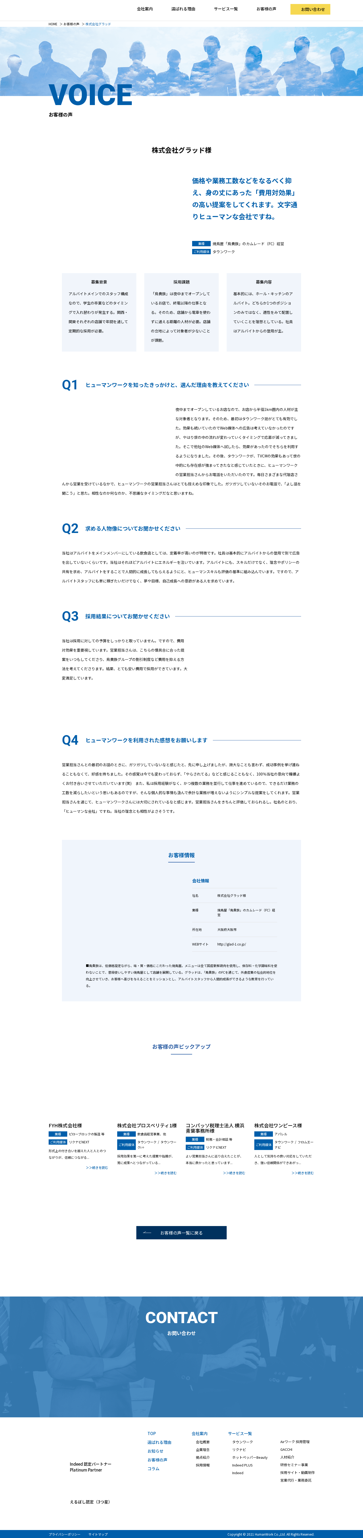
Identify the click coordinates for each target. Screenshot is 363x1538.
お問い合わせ (313, 9)
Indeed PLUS (242, 1465)
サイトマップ (98, 1534)
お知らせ (155, 1451)
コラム (153, 1468)
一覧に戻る (181, 1232)
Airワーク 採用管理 (295, 1441)
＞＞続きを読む (97, 1167)
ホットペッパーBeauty (250, 1457)
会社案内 (200, 1433)
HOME (53, 24)
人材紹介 (287, 1457)
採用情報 (203, 1465)
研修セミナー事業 (294, 1464)
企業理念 (203, 1449)
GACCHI (286, 1449)
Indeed (237, 1472)
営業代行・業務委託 (295, 1480)
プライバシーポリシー (65, 1534)
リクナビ (239, 1449)
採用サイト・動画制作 (297, 1472)
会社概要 (203, 1441)
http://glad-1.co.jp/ (231, 944)
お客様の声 (266, 8)
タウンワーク (242, 1441)
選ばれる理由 (183, 8)
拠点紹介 (203, 1457)
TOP (151, 1433)
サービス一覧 (240, 1433)
